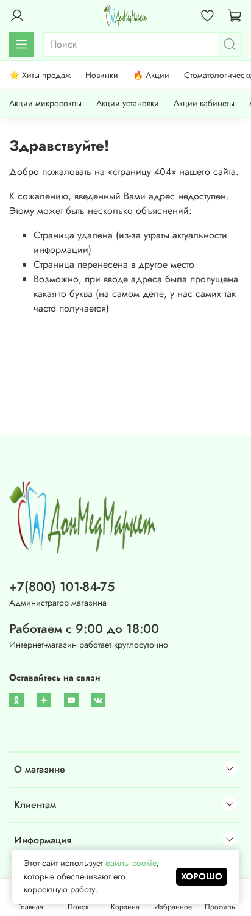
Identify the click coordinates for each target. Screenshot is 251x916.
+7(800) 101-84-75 (62, 587)
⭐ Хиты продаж (40, 75)
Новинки (101, 75)
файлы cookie (130, 863)
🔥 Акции (151, 75)
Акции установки (127, 103)
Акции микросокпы (45, 103)
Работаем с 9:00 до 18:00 (84, 629)
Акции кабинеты (204, 103)
